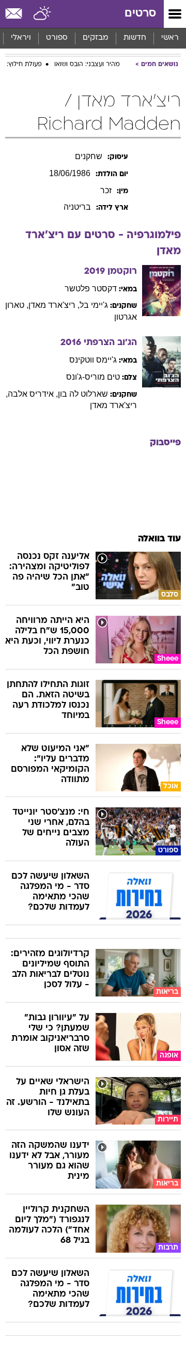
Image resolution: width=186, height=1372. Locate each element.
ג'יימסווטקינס (93, 359)
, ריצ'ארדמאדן (54, 305)
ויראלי (21, 38)
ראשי (170, 38)
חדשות (134, 38)
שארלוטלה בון (83, 393)
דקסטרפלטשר (91, 288)
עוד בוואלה (159, 539)
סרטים (140, 13)
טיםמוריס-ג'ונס (93, 376)
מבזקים (96, 38)
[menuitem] (134, 38)
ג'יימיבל (94, 305)
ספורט (57, 38)
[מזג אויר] (43, 14)
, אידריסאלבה (33, 393)
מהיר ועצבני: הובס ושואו (87, 64)
